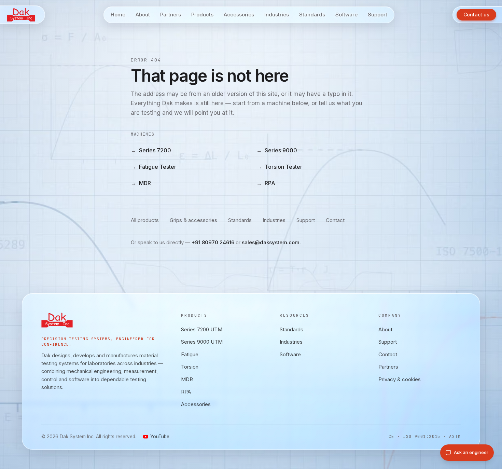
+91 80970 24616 (213, 242)
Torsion (189, 366)
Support (305, 220)
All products (145, 220)
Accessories (196, 404)
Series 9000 (276, 150)
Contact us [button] (476, 14)
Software (290, 354)
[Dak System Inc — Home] (22, 14)
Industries (274, 220)
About (385, 329)
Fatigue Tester (153, 166)
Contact (335, 220)
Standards (240, 220)
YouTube (159, 436)
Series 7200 (151, 150)
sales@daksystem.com (270, 242)
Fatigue (189, 354)
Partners (388, 366)
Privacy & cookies (399, 379)
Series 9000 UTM (202, 342)
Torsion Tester (279, 166)
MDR (141, 183)
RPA (265, 183)
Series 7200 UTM (201, 329)
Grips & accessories (193, 220)
